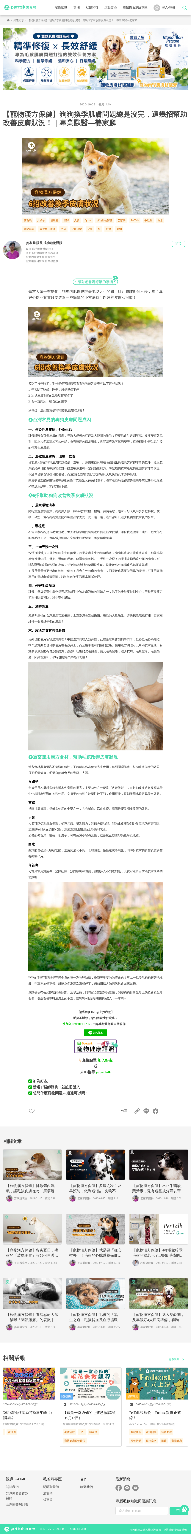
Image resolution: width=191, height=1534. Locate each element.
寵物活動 (136, 1440)
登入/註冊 (168, 7)
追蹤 (178, 243)
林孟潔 (93, 1432)
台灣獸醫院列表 (17, 1504)
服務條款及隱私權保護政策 (145, 1529)
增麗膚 (54, 220)
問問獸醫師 (51, 1487)
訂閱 (179, 1511)
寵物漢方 (29, 229)
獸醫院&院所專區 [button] (135, 7)
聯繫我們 (86, 1487)
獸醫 (108, 229)
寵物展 (12, 1432)
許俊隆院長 (147, 1263)
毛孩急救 (69, 1432)
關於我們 (12, 1487)
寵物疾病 (151, 1440)
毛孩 (63, 229)
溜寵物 (48, 1493)
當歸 (66, 220)
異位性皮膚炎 (47, 229)
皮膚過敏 (76, 229)
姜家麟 (122, 220)
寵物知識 (166, 1432)
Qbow (88, 220)
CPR (82, 1432)
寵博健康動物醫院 (74, 1440)
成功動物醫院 (104, 220)
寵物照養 (151, 1432)
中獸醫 (148, 220)
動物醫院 (136, 1432)
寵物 (119, 229)
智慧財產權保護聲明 (175, 1529)
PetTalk (135, 220)
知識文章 (18, 20)
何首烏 (28, 220)
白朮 (160, 220)
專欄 (76, 7)
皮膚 (90, 229)
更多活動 (174, 1359)
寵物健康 (176, 1440)
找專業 (48, 1499)
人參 (76, 220)
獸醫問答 (92, 7)
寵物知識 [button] (61, 7)
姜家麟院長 (20, 1198)
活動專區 (110, 7)
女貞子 (41, 220)
